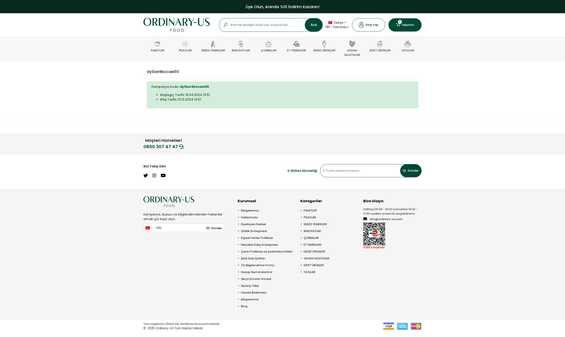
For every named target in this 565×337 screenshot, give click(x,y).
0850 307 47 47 (161, 147)
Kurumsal (247, 201)
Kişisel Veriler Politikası (257, 238)
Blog (244, 306)
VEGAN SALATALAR (316, 258)
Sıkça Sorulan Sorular (256, 279)
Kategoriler (311, 201)
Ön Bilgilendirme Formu (257, 265)
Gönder (413, 170)
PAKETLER (310, 210)
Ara (314, 24)
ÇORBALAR (311, 238)
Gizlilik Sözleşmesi (254, 231)
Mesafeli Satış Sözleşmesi (259, 245)
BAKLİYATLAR (312, 231)
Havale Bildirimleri (254, 292)
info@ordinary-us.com (386, 219)
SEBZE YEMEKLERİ (315, 224)
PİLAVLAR (310, 217)
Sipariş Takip (250, 286)
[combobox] (149, 228)
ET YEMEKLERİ (312, 245)
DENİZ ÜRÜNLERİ (314, 251)
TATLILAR (309, 272)
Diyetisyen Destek (253, 224)
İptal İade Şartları (253, 258)
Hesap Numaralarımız (256, 272)
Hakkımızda (249, 217)
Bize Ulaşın (373, 201)
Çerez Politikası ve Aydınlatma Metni (266, 251)
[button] (368, 25)
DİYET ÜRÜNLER (314, 265)
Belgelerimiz (250, 210)
